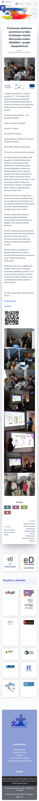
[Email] (7, 512)
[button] (2, 8)
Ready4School (26, 52)
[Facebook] (7, 507)
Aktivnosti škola (19, 750)
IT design (28, 794)
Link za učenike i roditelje (19, 758)
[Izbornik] (33, 13)
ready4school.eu (10, 301)
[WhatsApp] (24, 507)
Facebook (7, 306)
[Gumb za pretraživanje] (35, 4)
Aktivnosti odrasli (19, 752)
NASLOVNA (11, 52)
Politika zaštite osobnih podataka (19, 761)
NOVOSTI (17, 52)
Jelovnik (19, 755)
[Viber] (15, 507)
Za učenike (29, 568)
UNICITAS (19, 797)
